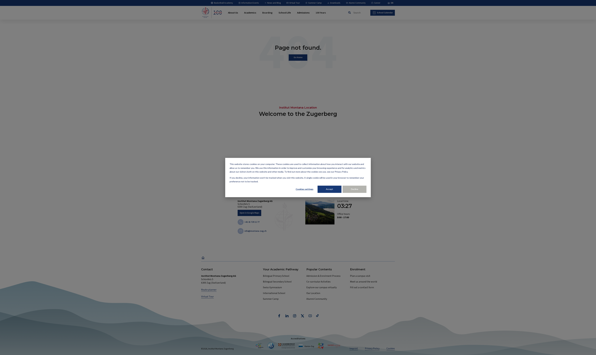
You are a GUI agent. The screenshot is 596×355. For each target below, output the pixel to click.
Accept (329, 189)
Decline (354, 189)
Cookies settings (304, 189)
